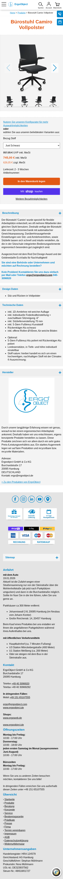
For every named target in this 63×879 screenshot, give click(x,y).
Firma (7, 826)
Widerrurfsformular (14, 844)
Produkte (22, 13)
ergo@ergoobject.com (39, 275)
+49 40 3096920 (20, 683)
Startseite (9, 799)
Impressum (10, 833)
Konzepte (9, 809)
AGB (7, 837)
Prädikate (9, 820)
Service (8, 813)
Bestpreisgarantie (14, 816)
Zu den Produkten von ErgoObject (22, 482)
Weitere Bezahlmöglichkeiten (31, 199)
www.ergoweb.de (12, 718)
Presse (8, 823)
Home (12, 13)
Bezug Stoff (9, 138)
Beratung (9, 806)
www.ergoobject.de (13, 707)
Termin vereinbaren (14, 830)
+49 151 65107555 (20, 697)
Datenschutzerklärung (16, 840)
